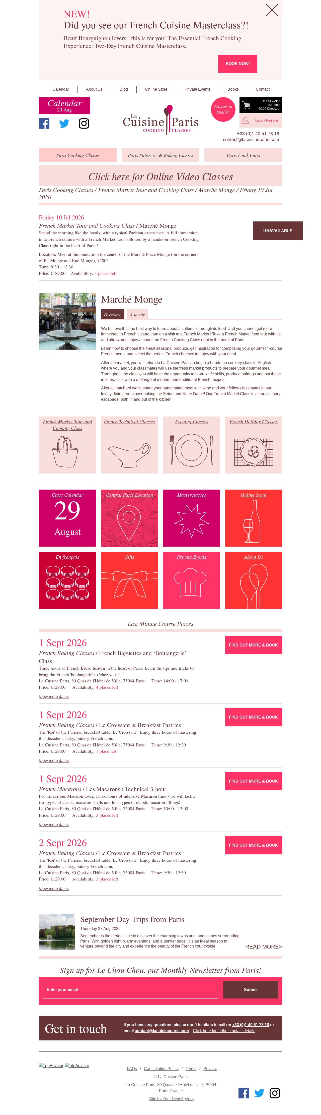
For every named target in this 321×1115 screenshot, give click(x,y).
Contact (263, 89)
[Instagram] (84, 123)
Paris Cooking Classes (67, 190)
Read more (262, 947)
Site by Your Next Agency (171, 1099)
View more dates (54, 696)
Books (233, 89)
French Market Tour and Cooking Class (146, 190)
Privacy (210, 1069)
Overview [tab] (112, 315)
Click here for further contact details (224, 1031)
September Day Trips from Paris (132, 918)
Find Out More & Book (253, 645)
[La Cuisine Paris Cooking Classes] (160, 120)
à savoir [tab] (137, 315)
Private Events (197, 89)
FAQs (132, 1069)
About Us (94, 89)
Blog (124, 89)
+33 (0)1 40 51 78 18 (258, 133)
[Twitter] (64, 123)
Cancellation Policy (161, 1069)
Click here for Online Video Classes (160, 176)
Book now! (238, 64)
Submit (251, 989)
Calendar (60, 89)
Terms (191, 1069)
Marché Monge (217, 190)
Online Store (156, 89)
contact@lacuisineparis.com (251, 139)
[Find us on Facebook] (44, 123)
